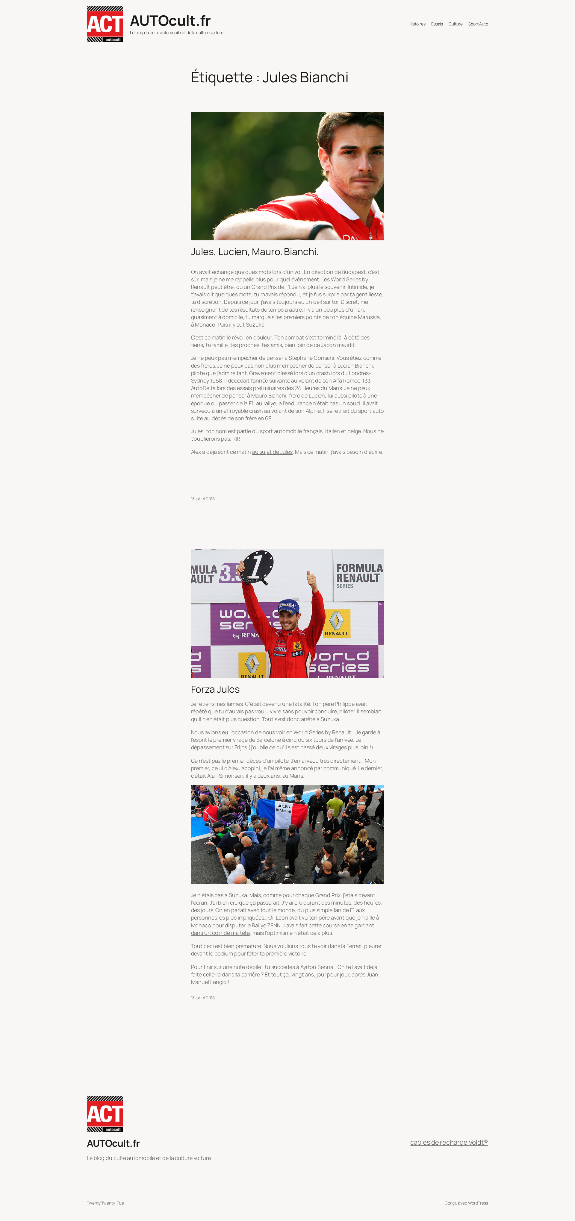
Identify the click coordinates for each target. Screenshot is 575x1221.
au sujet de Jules (272, 451)
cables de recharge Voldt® (449, 1142)
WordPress (478, 1203)
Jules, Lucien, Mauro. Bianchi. (255, 251)
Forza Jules (215, 689)
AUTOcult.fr (170, 20)
